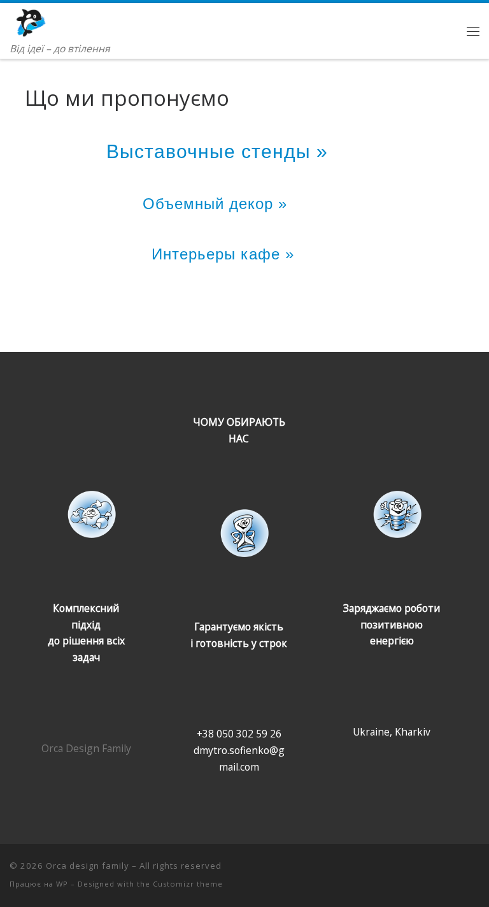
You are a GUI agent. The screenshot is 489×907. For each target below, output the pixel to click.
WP (62, 884)
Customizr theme (188, 884)
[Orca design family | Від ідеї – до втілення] (46, 21)
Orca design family (87, 865)
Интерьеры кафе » (223, 254)
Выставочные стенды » (222, 151)
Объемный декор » (222, 203)
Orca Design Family (86, 748)
